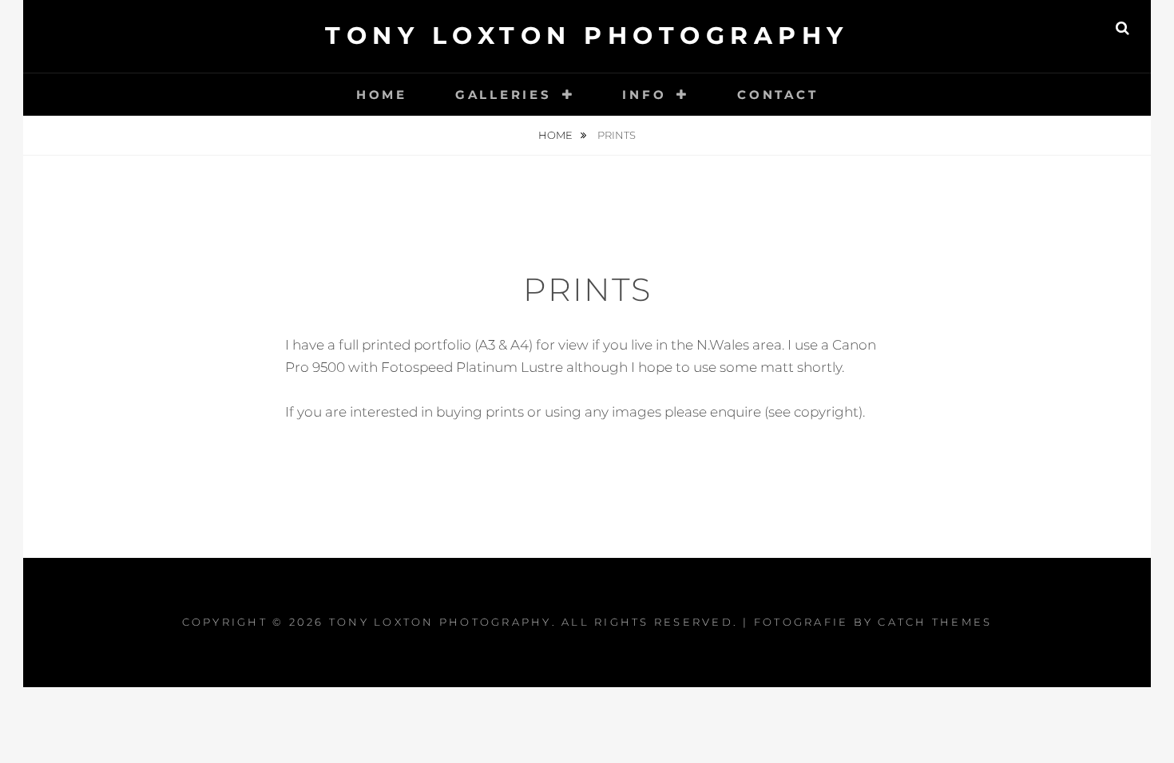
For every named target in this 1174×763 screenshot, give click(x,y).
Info (644, 94)
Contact (777, 94)
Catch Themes (935, 621)
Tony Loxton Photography (587, 35)
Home (381, 94)
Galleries (503, 94)
